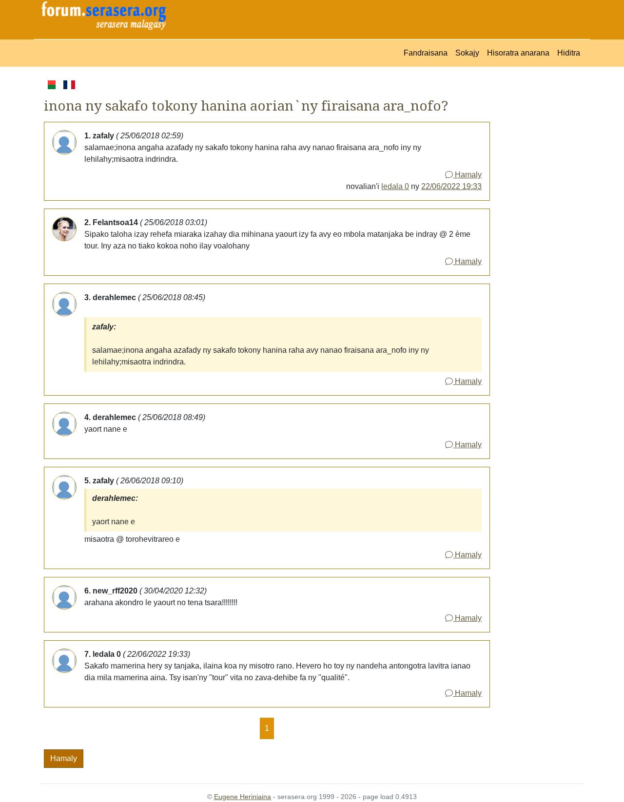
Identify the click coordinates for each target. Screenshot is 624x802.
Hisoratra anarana (518, 53)
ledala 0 (395, 186)
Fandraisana (426, 53)
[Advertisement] (537, 224)
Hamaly (467, 175)
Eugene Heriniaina (242, 797)
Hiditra (568, 53)
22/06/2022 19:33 (451, 186)
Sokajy (467, 53)
